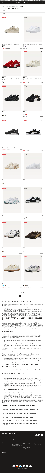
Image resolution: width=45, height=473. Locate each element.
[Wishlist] (20, 17)
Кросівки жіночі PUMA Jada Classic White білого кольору (32, 181)
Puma (34, 443)
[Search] (4, 2)
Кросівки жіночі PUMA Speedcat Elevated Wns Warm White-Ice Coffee (11, 181)
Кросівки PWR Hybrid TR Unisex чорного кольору (10, 147)
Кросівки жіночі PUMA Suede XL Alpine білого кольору (10, 45)
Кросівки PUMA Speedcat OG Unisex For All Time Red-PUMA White (11, 79)
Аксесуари (3, 444)
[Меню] (2, 2)
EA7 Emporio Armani (37, 444)
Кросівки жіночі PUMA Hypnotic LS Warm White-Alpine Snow (33, 79)
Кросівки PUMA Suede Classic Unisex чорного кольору (33, 215)
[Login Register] (41, 2)
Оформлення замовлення (27, 444)
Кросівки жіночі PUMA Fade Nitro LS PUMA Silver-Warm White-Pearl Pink (32, 283)
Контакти (24, 440)
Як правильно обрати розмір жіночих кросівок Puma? (18, 417)
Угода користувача (15, 444)
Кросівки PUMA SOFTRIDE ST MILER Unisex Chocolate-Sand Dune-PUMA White (32, 249)
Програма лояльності (16, 446)
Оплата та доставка (26, 443)
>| (24, 296)
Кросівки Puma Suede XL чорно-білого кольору (31, 147)
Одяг (2, 440)
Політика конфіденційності (15, 442)
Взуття (3, 443)
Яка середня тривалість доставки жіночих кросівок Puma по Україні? (20, 424)
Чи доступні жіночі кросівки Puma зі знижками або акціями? (20, 420)
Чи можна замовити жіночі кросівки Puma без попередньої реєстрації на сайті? (19, 414)
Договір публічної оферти (17, 445)
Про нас (13, 440)
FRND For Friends (37, 440)
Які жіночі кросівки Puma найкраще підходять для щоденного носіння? (20, 410)
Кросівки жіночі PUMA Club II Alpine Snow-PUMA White (10, 283)
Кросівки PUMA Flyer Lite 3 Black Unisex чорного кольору (11, 113)
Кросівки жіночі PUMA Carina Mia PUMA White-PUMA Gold (32, 45)
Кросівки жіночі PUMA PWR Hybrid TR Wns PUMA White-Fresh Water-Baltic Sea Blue (11, 215)
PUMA (2, 353)
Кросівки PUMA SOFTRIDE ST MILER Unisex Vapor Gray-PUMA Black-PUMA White (11, 249)
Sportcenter (18, 376)
